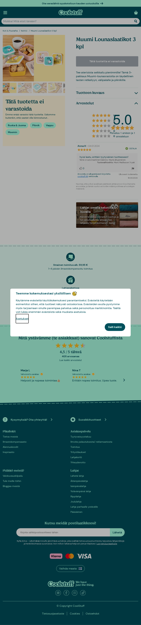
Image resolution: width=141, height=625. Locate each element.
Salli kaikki (115, 327)
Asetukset (22, 318)
